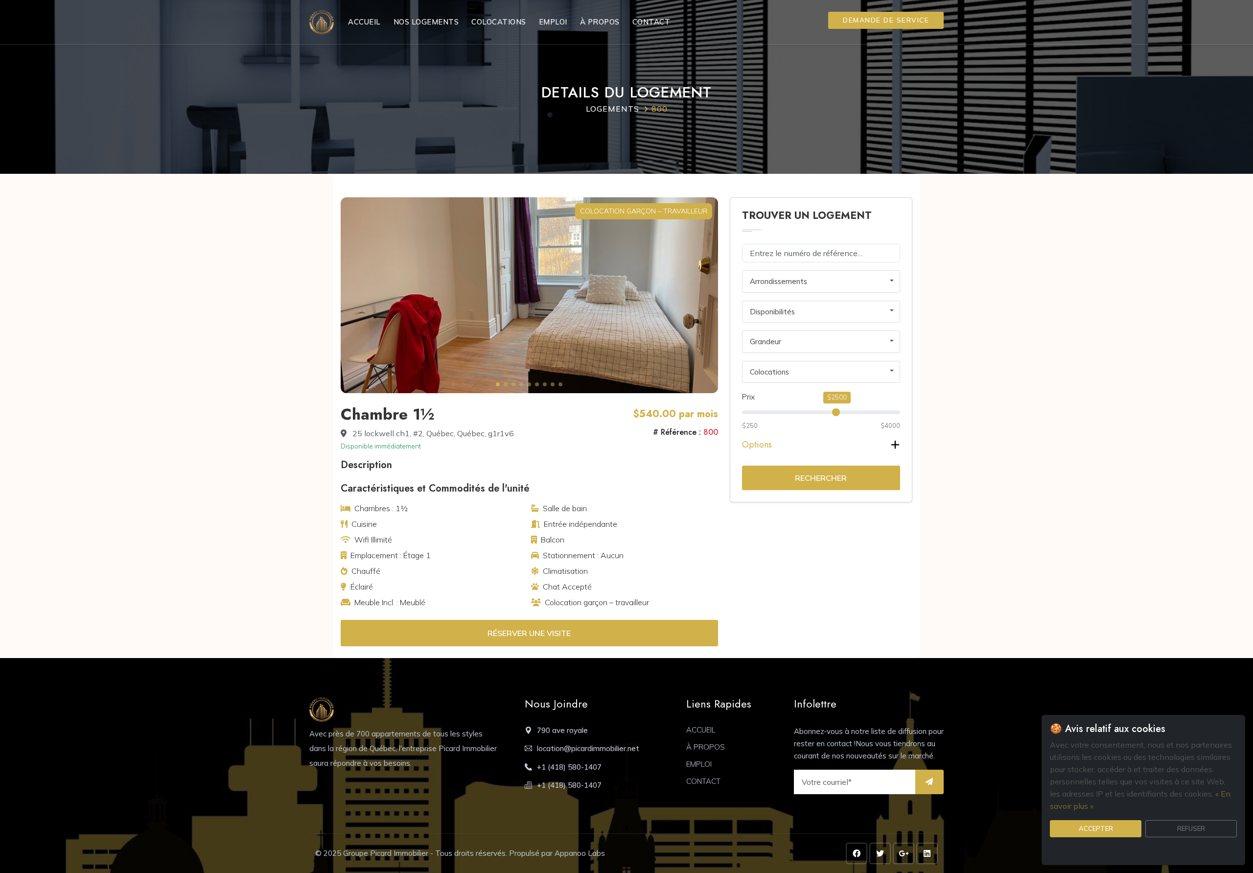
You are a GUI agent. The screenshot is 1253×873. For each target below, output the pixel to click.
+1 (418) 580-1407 (569, 767)
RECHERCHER (821, 478)
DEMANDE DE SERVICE (886, 20)
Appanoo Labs (580, 853)
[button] (498, 384)
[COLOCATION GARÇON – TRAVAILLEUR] (529, 294)
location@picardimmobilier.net (588, 748)
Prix (748, 396)
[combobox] (821, 281)
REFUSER (1191, 828)
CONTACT (651, 21)
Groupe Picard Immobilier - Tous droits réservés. (426, 853)
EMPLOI (553, 21)
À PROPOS (600, 21)
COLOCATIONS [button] (498, 21)
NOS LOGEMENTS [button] (426, 21)
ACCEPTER (1096, 828)
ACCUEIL (364, 21)
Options (757, 444)
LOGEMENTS (612, 109)
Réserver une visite (529, 633)
